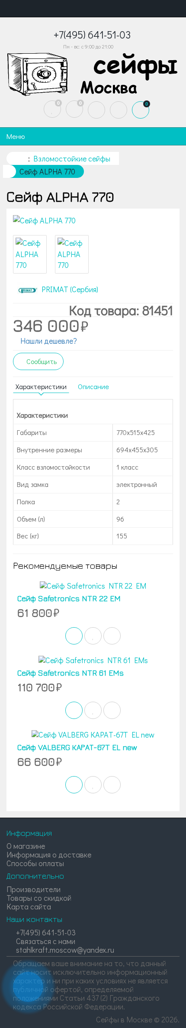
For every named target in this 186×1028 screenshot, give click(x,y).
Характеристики (41, 386)
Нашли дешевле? (48, 340)
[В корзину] (74, 636)
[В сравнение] (112, 636)
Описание (93, 386)
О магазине (25, 846)
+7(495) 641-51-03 (45, 932)
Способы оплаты (35, 863)
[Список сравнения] (74, 109)
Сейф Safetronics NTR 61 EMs (70, 672)
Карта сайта (28, 906)
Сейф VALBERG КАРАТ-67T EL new (77, 747)
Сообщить (41, 361)
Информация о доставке (48, 854)
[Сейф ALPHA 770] (93, 220)
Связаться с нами (44, 941)
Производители (33, 889)
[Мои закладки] (52, 109)
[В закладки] (93, 636)
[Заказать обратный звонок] (28, 987)
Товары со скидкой (38, 898)
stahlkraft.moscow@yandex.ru (64, 949)
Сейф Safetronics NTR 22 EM (69, 598)
